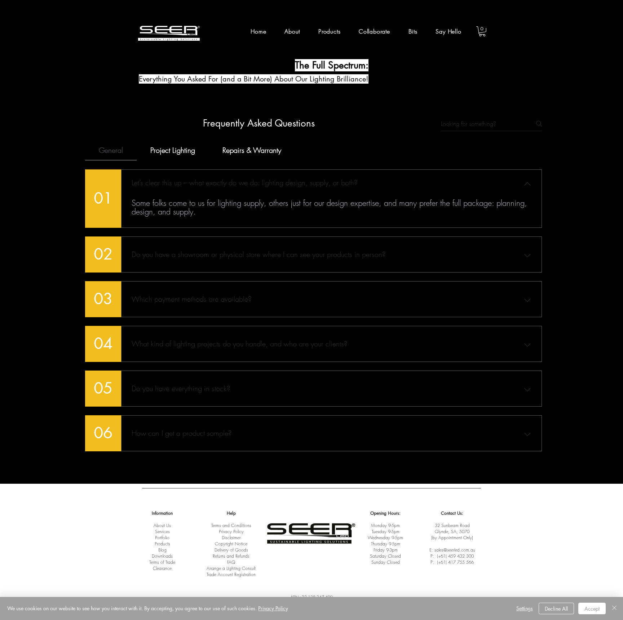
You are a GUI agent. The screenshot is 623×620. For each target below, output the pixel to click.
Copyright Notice (231, 544)
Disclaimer (231, 538)
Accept (592, 608)
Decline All (556, 608)
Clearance (162, 568)
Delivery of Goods (231, 550)
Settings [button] (524, 608)
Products (162, 544)
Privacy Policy (231, 531)
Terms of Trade (162, 562)
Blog (162, 550)
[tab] (111, 150)
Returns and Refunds (231, 556)
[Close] (614, 608)
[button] (374, 31)
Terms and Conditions (231, 525)
